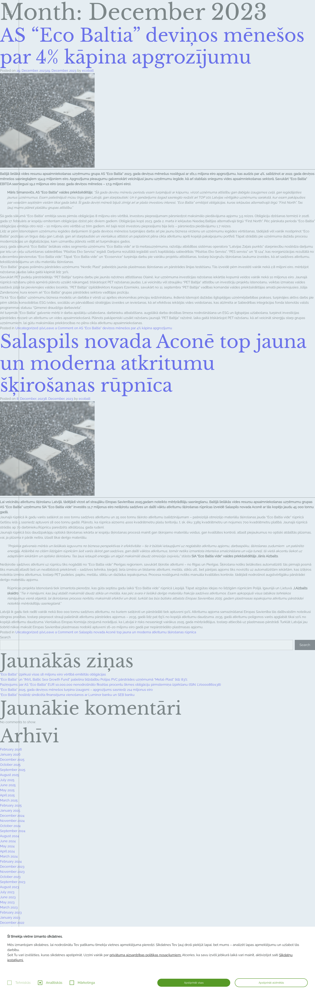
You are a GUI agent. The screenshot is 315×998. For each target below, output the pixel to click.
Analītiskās (54, 983)
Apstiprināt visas (194, 982)
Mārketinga (86, 983)
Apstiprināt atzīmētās (271, 982)
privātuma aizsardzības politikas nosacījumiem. (145, 955)
